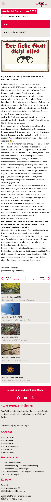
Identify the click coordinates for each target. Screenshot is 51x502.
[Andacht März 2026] (10, 329)
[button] (4, 497)
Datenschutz (6, 425)
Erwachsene (8, 443)
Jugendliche (8, 440)
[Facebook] (19, 398)
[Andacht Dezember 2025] (10, 369)
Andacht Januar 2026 (11, 357)
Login (26, 425)
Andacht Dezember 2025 (12, 377)
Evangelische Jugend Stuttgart (16, 468)
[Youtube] (25, 398)
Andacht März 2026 (10, 337)
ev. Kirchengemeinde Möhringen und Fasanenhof (23, 471)
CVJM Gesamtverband (12, 462)
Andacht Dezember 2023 (16, 32)
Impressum (18, 425)
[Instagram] (32, 398)
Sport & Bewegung (11, 446)
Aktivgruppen (8, 452)
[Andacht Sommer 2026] (10, 288)
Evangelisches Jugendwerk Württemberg (20, 465)
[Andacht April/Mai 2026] (10, 309)
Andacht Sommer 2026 (11, 297)
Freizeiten (7, 449)
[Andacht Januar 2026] (10, 349)
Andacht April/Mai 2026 (12, 317)
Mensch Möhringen (11, 474)
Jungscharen (8, 437)
